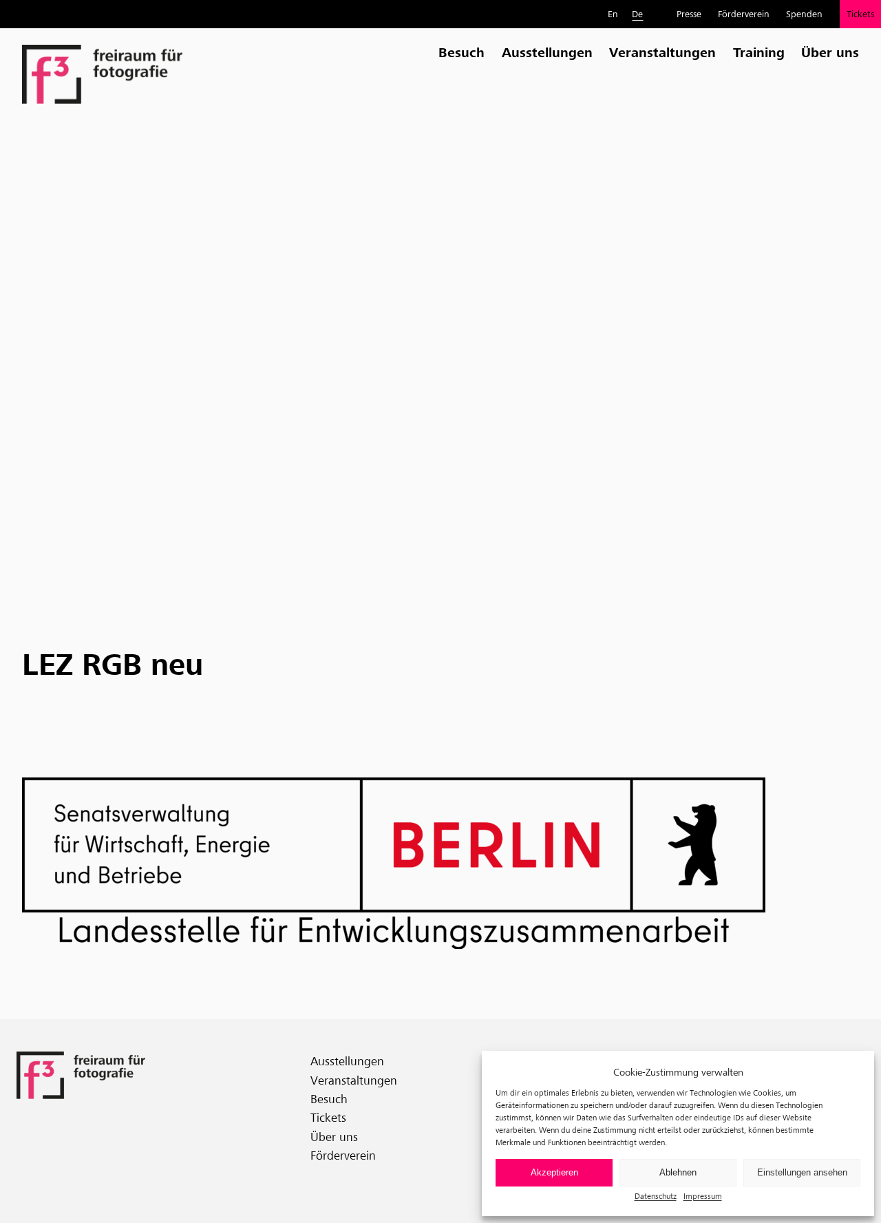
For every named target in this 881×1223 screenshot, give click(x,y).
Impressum (702, 1196)
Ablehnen (678, 1172)
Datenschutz (656, 1196)
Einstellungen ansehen (802, 1172)
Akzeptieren (554, 1172)
